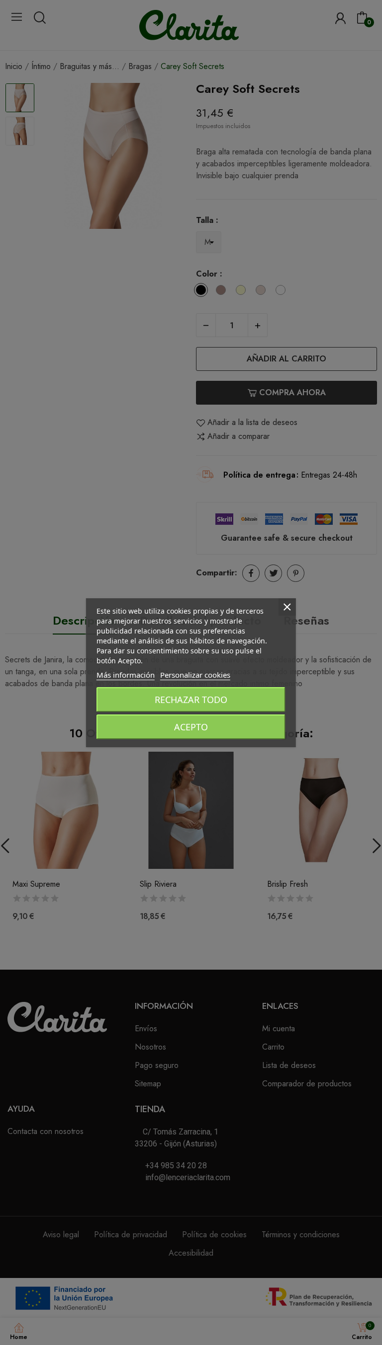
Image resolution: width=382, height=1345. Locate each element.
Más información (125, 675)
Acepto (191, 727)
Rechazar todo (191, 700)
